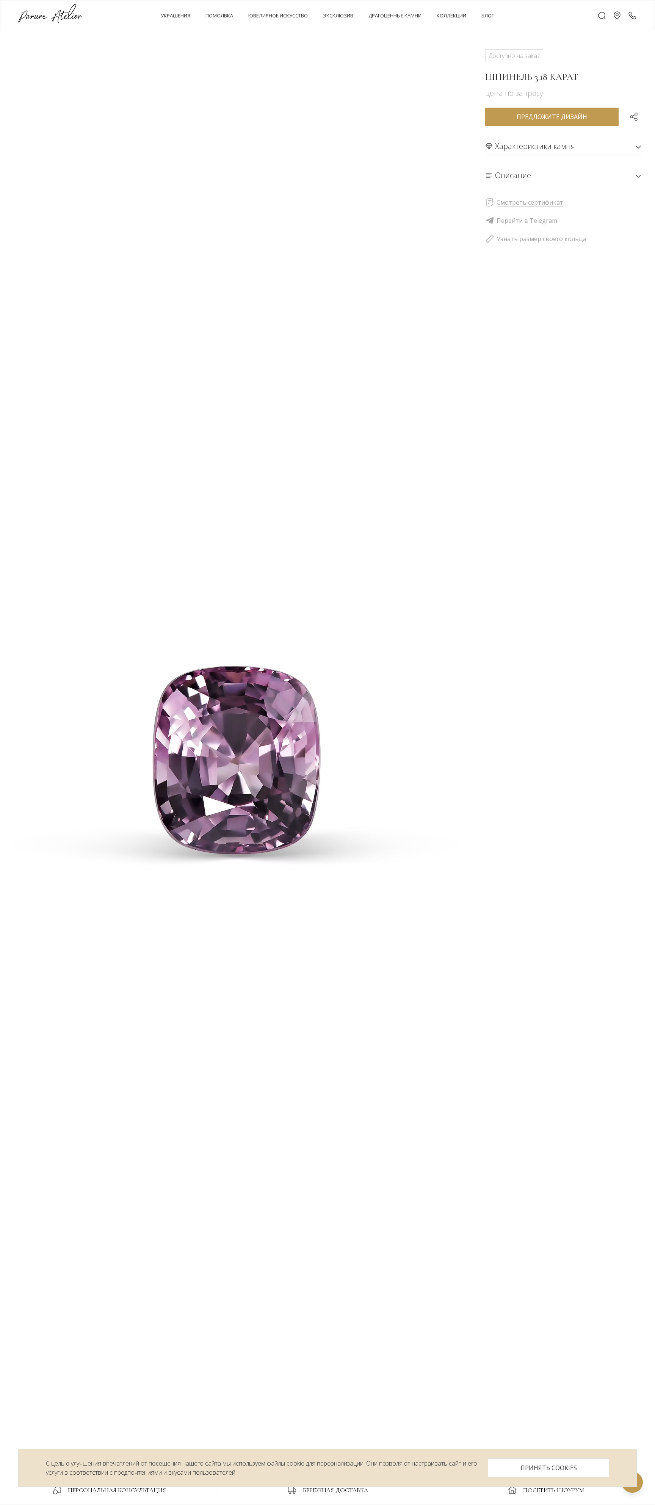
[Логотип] (50, 15)
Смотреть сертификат (530, 202)
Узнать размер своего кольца (541, 239)
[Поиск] (601, 15)
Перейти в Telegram (527, 220)
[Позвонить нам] (632, 15)
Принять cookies (548, 1468)
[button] (617, 15)
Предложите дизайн (552, 117)
